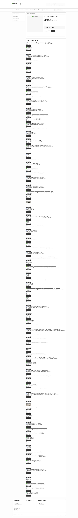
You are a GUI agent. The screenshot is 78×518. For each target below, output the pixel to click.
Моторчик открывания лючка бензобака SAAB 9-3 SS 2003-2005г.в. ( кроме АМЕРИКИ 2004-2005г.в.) (42, 358)
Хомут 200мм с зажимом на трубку (31, 231)
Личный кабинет (33, 9)
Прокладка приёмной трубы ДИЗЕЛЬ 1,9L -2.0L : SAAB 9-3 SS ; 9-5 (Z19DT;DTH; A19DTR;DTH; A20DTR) (42, 267)
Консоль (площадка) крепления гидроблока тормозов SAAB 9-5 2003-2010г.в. (38, 115)
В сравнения (57, 31)
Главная (13, 9)
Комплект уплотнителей (30, 438)
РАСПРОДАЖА (16, 20)
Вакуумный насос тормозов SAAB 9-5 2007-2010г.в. (34, 424)
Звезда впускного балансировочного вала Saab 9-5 (34, 461)
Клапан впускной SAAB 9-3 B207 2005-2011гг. (33, 96)
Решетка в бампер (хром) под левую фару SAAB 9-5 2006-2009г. (36, 456)
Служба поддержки (17, 508)
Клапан (27, 270)
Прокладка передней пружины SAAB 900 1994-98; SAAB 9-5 (35, 488)
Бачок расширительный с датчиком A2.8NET (33, 325)
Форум (26, 9)
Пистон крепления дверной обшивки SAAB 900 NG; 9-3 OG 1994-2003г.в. (37, 56)
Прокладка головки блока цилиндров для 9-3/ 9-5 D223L (35, 253)
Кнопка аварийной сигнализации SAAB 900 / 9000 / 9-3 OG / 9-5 (36, 124)
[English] (21, 3)
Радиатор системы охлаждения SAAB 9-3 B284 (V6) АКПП (35, 78)
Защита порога (28, 479)
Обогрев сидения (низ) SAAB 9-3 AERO (32, 169)
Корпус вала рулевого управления (31, 239)
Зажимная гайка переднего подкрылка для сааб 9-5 (34, 141)
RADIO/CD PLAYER (29, 284)
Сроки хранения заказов (17, 504)
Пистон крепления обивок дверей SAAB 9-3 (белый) (34, 119)
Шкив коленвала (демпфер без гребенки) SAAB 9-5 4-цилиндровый (36, 173)
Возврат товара (16, 509)
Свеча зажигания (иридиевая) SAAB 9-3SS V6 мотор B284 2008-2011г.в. (37, 429)
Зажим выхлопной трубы (30, 321)
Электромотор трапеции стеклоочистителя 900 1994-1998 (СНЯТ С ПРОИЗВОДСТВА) (39, 345)
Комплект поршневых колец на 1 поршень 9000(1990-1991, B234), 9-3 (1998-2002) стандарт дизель (41, 192)
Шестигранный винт (29, 302)
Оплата (15, 505)
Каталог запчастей (19, 9)
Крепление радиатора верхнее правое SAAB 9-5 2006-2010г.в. (35, 226)
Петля (27, 150)
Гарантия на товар (17, 503)
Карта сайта (16, 510)
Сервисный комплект (29, 316)
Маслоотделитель (29, 48)
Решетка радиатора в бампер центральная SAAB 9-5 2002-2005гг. (36, 470)
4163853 (50, 19)
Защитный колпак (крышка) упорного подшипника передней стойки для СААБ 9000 (39, 248)
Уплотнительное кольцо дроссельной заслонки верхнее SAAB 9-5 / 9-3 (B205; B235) (39, 87)
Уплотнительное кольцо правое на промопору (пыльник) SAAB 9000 (37, 342)
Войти (14, 0)
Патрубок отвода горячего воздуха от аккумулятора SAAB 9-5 (36, 178)
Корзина (39, 9)
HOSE (27, 298)
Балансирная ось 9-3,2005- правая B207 (32, 92)
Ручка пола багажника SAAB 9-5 (31, 133)
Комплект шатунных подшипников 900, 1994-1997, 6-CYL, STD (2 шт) (37, 101)
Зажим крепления (29, 262)
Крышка (27, 275)
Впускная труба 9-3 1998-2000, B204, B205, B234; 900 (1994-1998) (36, 128)
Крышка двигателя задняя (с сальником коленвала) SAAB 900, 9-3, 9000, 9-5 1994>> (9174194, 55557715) (42, 394)
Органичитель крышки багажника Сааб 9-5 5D (33, 51)
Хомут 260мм (28, 244)
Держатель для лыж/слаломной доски (32, 407)
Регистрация (17, 0)
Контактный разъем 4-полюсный (31, 363)
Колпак (27, 222)
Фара (27, 366)
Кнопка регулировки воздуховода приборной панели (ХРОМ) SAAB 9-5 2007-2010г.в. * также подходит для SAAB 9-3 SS (45, 289)
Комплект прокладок (29, 411)
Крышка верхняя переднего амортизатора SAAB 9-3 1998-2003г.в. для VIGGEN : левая (39, 146)
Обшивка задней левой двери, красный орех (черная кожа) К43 (36, 338)
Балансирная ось (29, 380)
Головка (27, 442)
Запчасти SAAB (16, 18)
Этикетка (27, 73)
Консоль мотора (28, 70)
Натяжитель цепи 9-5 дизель (30, 204)
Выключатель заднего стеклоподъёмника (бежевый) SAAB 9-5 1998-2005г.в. (38, 389)
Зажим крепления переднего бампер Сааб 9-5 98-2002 (34, 110)
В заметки (56, 31)
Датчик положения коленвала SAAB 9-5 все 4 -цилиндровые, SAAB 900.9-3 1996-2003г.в (40, 43)
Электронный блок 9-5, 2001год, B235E (32, 493)
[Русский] (21, 4)
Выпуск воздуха (28, 293)
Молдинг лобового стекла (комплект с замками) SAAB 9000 (35, 433)
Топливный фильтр (32, 13)
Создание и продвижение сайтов (61, 515)
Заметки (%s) (41, 505)
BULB (27, 155)
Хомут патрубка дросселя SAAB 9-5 (31, 385)
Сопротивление (28, 447)
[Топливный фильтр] (35, 16)
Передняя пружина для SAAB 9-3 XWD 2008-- (33, 164)
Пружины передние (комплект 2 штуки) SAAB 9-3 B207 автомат (36, 484)
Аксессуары (46, 9)
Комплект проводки (29, 415)
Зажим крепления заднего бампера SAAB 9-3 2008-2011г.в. (35, 187)
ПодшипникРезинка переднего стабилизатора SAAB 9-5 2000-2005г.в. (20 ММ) (38, 217)
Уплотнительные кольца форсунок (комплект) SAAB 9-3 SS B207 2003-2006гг (38, 371)
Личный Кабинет (41, 503)
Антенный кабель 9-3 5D (30, 209)
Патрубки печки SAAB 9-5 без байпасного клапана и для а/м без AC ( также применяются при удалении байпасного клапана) (45, 330)
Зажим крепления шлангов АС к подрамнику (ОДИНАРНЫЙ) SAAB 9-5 (37, 307)
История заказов (41, 504)
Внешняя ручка (28, 65)
